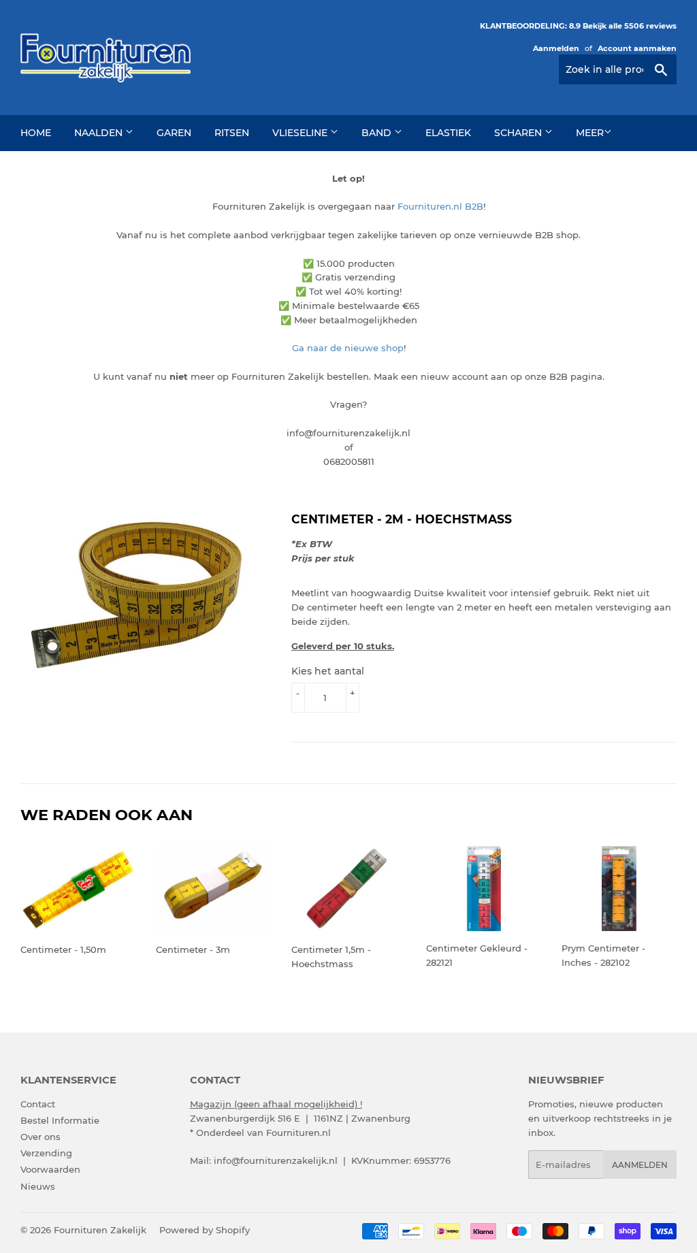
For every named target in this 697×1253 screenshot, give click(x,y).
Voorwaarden (50, 1169)
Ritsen (231, 133)
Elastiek (448, 133)
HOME (35, 133)
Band (377, 133)
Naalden (99, 133)
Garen (174, 133)
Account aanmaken (637, 48)
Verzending (46, 1153)
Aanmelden (556, 48)
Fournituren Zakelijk (100, 1229)
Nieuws (37, 1186)
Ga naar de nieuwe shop (348, 347)
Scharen (519, 133)
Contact (37, 1104)
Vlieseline (301, 133)
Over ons (40, 1136)
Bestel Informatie (59, 1120)
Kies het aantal (327, 671)
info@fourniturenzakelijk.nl (276, 1160)
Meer (590, 133)
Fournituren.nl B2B (440, 206)
